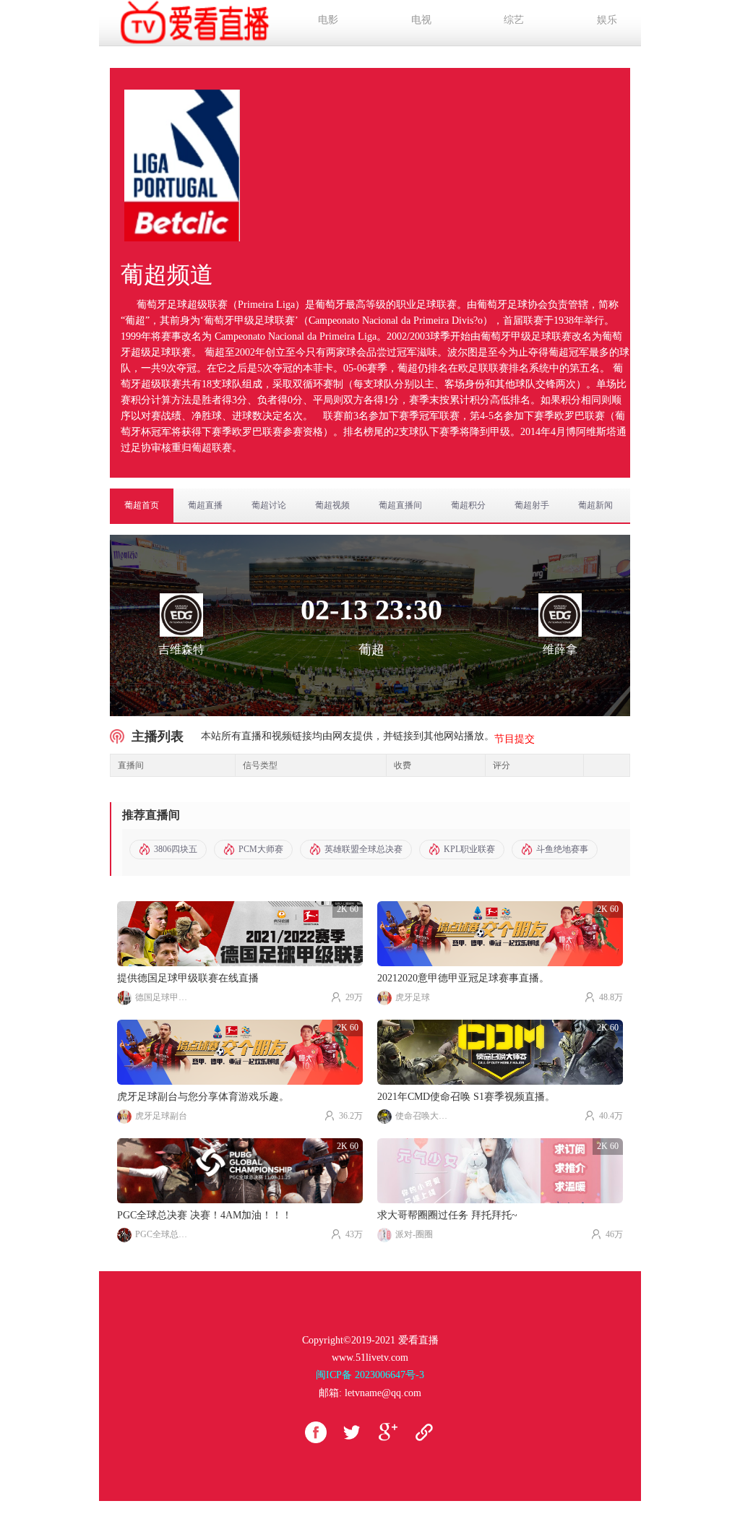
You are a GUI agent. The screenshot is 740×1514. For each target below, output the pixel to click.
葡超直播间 (400, 505)
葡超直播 (205, 505)
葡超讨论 (268, 505)
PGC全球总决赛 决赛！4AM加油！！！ (204, 1215)
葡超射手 (532, 505)
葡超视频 (332, 505)
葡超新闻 (595, 505)
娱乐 (607, 19)
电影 (328, 19)
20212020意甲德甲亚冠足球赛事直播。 (463, 978)
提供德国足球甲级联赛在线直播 (188, 978)
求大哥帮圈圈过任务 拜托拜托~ (447, 1215)
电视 (421, 19)
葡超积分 (468, 505)
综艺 (514, 19)
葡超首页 (141, 505)
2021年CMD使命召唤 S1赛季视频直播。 (466, 1096)
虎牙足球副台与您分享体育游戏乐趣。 (203, 1096)
